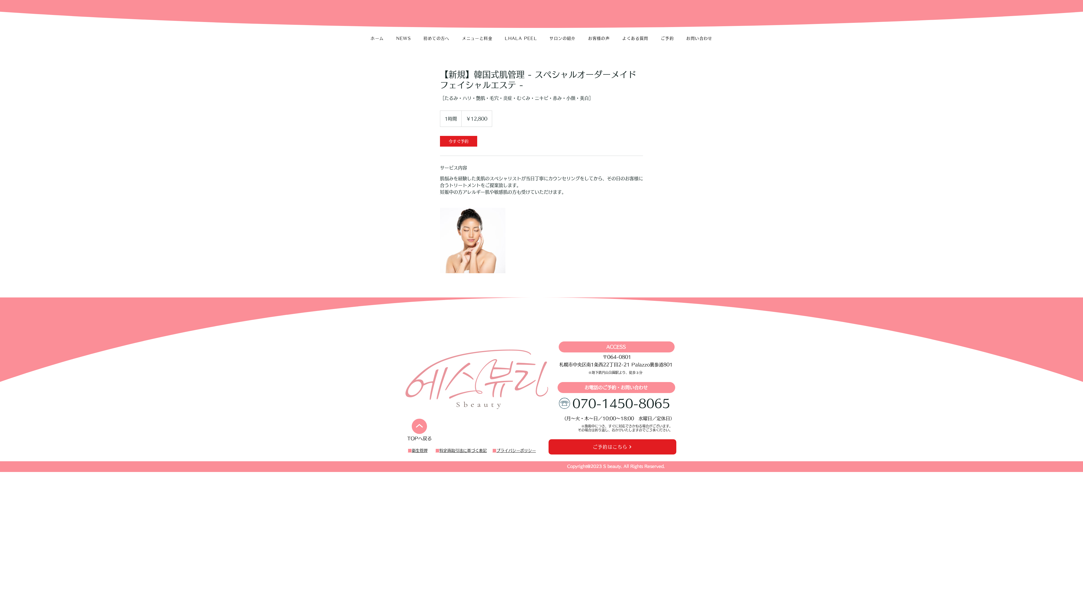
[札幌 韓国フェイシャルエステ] (472, 240)
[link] (458, 141)
